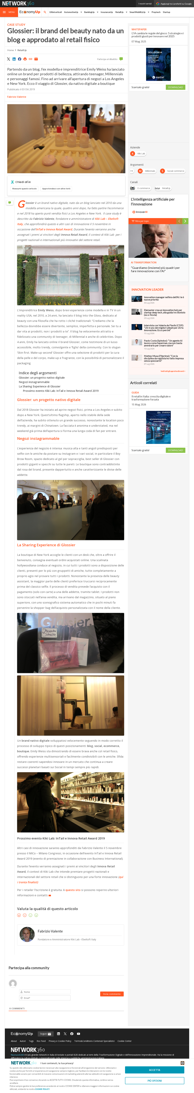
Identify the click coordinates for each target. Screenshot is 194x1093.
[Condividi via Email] (36, 59)
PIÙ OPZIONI (155, 1081)
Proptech (156, 12)
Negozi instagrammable (34, 382)
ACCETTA (154, 1070)
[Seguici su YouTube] (78, 1034)
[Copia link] (30, 59)
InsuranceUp (107, 12)
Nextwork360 (17, 1054)
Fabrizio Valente (16, 96)
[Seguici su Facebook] (72, 1034)
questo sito (72, 890)
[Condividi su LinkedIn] (14, 59)
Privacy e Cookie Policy (60, 1041)
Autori (23, 1041)
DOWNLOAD (175, 87)
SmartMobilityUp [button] (138, 12)
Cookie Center (125, 1041)
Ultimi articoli (55, 12)
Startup (166, 12)
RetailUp (22, 50)
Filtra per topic (142, 221)
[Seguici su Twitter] (65, 1034)
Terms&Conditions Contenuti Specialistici (94, 1041)
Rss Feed (41, 1041)
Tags (31, 1041)
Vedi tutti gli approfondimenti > (173, 371)
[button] (9, 12)
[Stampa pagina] (25, 59)
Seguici (44, 1033)
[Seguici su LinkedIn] (58, 1034)
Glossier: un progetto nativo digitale (42, 377)
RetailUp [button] (119, 12)
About (14, 1041)
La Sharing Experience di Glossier (39, 386)
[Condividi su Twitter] (8, 59)
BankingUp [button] (89, 12)
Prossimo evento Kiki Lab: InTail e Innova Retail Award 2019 (61, 391)
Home (10, 50)
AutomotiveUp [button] (71, 12)
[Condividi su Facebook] (19, 59)
